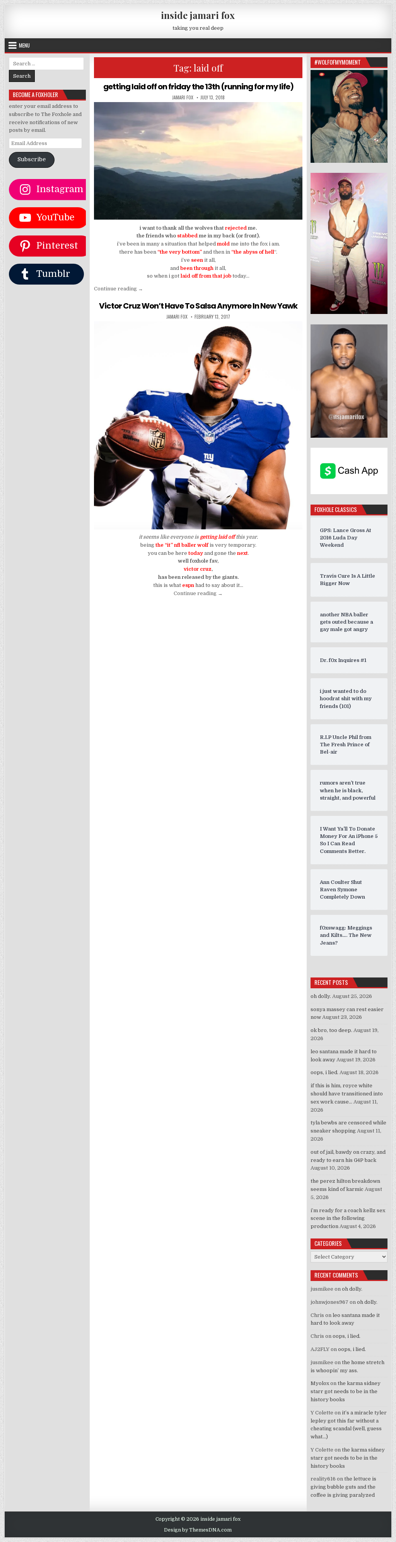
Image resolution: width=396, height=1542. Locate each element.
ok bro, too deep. (331, 1030)
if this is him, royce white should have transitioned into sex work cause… (347, 1094)
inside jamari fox (198, 15)
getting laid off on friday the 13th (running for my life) (198, 86)
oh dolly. (321, 996)
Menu (24, 45)
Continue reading (118, 289)
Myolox (320, 1383)
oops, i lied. (324, 1072)
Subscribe (31, 159)
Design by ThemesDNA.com (198, 1530)
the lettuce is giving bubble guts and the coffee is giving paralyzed (343, 1487)
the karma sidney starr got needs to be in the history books (346, 1391)
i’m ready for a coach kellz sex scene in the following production (348, 1219)
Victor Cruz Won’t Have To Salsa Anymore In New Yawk (198, 305)
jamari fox (182, 97)
